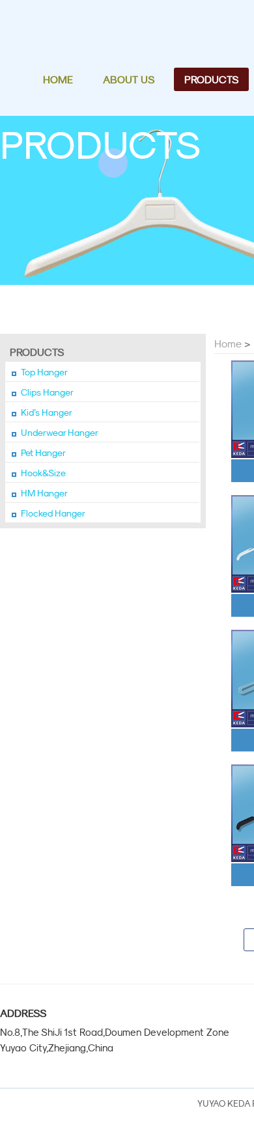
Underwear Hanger (59, 432)
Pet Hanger (43, 453)
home (58, 79)
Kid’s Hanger (46, 412)
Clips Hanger (47, 392)
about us (128, 79)
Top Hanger (44, 372)
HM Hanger (44, 493)
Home (228, 343)
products (211, 79)
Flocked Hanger (53, 513)
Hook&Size (43, 473)
